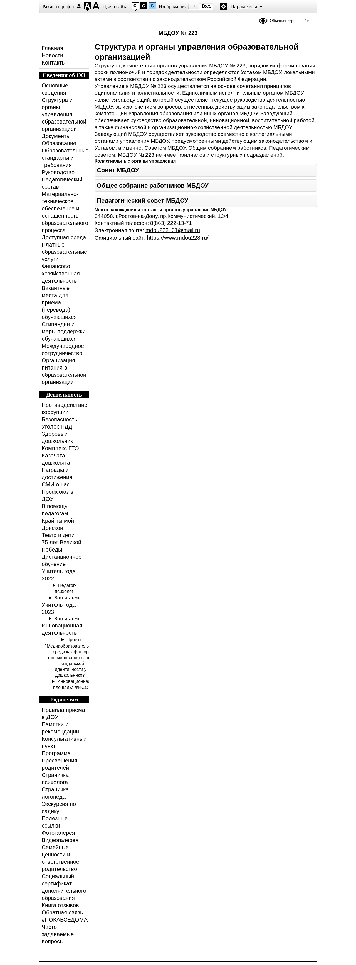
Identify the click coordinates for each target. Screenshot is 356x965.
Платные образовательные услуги (64, 252)
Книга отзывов (60, 905)
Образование (59, 143)
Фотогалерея (58, 833)
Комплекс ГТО (60, 448)
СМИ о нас (56, 484)
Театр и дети (58, 535)
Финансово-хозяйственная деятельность (61, 273)
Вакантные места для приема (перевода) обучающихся (59, 302)
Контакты (54, 63)
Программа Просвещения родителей (59, 760)
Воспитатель (67, 597)
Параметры (243, 6)
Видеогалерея (60, 840)
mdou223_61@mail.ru (172, 230)
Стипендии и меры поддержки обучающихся (63, 331)
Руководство (58, 172)
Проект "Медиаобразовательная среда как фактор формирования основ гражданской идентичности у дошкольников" (70, 657)
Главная (52, 48)
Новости (52, 55)
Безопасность (59, 419)
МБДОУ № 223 (178, 33)
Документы (56, 136)
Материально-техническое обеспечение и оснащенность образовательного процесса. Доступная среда (65, 215)
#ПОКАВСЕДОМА (65, 920)
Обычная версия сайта (290, 20)
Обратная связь (62, 912)
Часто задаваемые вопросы (58, 934)
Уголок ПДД (57, 427)
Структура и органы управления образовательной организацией (64, 114)
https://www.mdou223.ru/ (178, 238)
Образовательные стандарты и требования (65, 157)
